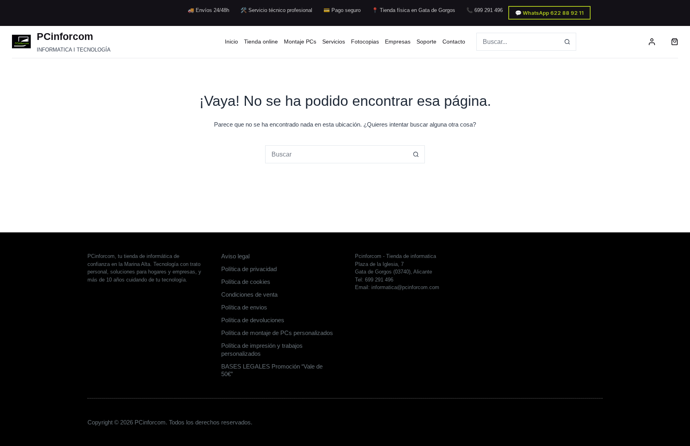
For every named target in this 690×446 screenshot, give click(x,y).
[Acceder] (651, 41)
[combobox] (518, 42)
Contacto (453, 41)
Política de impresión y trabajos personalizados (262, 349)
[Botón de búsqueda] (567, 41)
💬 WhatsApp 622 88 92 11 (549, 13)
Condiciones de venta (249, 294)
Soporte (426, 41)
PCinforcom (65, 36)
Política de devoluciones (252, 320)
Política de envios (244, 307)
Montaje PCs (300, 41)
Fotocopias (365, 41)
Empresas (397, 41)
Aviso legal (235, 256)
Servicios (333, 41)
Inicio (231, 41)
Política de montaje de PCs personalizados (277, 332)
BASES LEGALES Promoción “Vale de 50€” (272, 370)
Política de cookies (245, 281)
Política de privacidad (249, 269)
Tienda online (261, 41)
